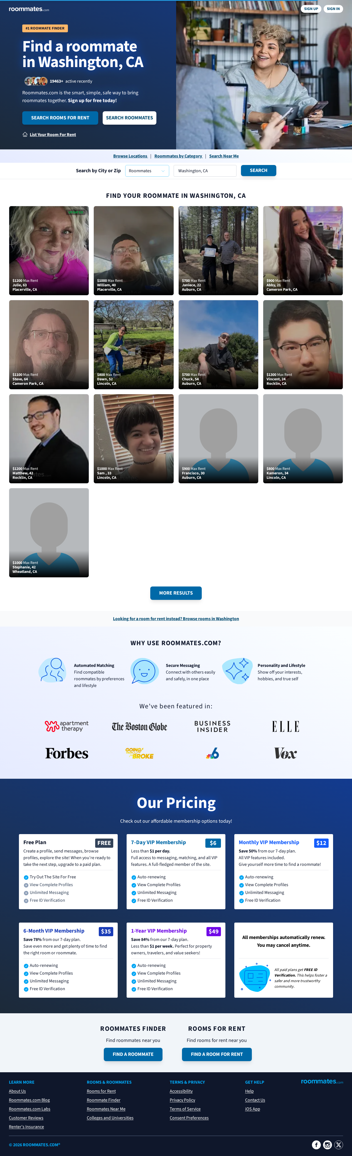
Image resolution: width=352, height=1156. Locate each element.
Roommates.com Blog (29, 1100)
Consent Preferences (189, 1118)
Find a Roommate (133, 1054)
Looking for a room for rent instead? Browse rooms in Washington (176, 619)
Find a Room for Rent (217, 1054)
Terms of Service (185, 1109)
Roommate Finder (103, 1100)
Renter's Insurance (26, 1127)
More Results (176, 593)
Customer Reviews (26, 1118)
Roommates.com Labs (29, 1109)
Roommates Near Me (106, 1109)
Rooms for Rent (101, 1091)
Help (249, 1091)
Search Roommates (129, 117)
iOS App (252, 1109)
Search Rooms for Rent (60, 117)
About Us (17, 1091)
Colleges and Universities (110, 1118)
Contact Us (255, 1100)
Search (258, 170)
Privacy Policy (182, 1100)
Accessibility (181, 1091)
